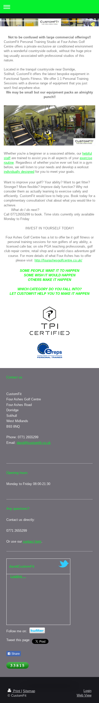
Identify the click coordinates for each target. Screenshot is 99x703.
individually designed (19, 172)
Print (16, 691)
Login (87, 691)
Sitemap (29, 691)
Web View (84, 695)
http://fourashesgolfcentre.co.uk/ (58, 260)
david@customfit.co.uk (34, 443)
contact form (32, 541)
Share (15, 654)
